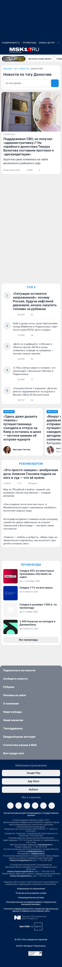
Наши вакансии (13, 720)
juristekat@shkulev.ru (35, 851)
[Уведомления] (50, 50)
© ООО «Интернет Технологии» (31, 946)
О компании (11, 703)
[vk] (18, 805)
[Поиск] (43, 50)
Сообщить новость (15, 678)
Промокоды (29, 43)
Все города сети (13, 753)
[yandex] (51, 805)
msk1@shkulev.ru (45, 845)
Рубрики (8, 687)
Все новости (21, 69)
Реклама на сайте (14, 695)
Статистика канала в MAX (20, 745)
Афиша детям (47, 43)
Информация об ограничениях (31, 889)
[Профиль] (58, 50)
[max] (35, 805)
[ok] (27, 805)
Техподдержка (13, 728)
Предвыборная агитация (19, 736)
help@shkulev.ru (38, 853)
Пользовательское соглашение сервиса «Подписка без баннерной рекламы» (31, 903)
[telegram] (10, 805)
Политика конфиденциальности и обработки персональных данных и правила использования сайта (31, 910)
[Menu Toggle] (4, 50)
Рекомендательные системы (31, 898)
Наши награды (12, 711)
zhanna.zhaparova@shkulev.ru (20, 871)
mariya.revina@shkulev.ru (21, 860)
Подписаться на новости (19, 670)
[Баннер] (13, 59)
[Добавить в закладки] (57, 170)
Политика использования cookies (31, 893)
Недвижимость (11, 43)
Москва (7, 69)
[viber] (43, 805)
